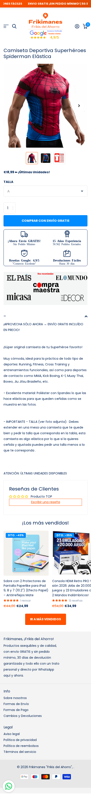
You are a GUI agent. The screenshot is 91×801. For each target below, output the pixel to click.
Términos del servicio (20, 752)
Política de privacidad (20, 740)
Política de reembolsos (21, 746)
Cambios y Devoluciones (23, 716)
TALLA (8, 182)
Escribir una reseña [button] (45, 502)
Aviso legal (12, 734)
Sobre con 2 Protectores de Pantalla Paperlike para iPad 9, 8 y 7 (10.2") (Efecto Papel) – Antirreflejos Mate (26, 588)
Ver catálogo (6, 26)
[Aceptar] (77, 26)
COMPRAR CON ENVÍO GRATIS (45, 220)
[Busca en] (14, 26)
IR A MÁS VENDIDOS (45, 619)
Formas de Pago (16, 710)
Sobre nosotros (15, 698)
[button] (79, 106)
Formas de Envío (16, 704)
